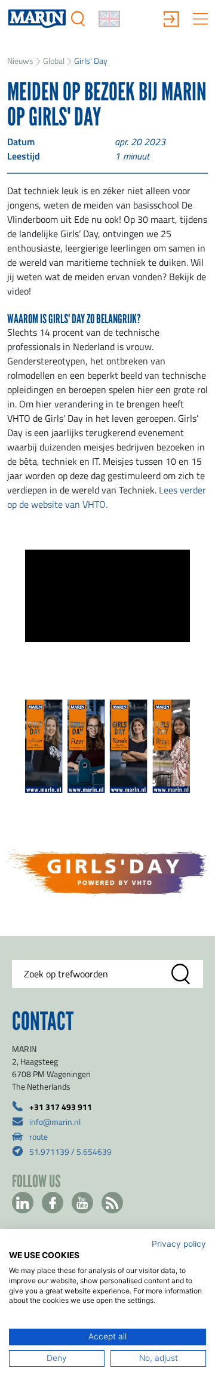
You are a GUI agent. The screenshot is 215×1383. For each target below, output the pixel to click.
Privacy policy (179, 1244)
